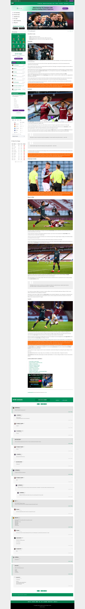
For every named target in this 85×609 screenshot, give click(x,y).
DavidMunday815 (30, 392)
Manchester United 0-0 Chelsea (34, 365)
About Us (29, 601)
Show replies (65, 400)
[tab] (13, 120)
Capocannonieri (18, 537)
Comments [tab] (14, 62)
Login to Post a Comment (42, 399)
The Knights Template (19, 423)
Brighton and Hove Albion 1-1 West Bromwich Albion (38, 371)
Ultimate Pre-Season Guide (47, 3)
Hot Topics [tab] (18, 62)
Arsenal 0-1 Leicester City (33, 370)
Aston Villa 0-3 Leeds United (34, 361)
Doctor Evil (16, 565)
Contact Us (55, 601)
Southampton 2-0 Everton (33, 367)
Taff (15, 500)
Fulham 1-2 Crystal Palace (33, 363)
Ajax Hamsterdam (18, 439)
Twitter (46, 392)
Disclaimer (45, 601)
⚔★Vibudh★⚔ (18, 415)
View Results (18, 112)
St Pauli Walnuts (18, 430)
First (38, 590)
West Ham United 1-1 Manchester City (35, 362)
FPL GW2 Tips (40, 3)
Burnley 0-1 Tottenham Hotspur (34, 372)
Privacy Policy (50, 601)
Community (71, 3)
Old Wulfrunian (17, 407)
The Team (33, 601)
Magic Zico (16, 517)
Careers (37, 601)
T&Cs (42, 601)
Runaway (17, 509)
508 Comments (18, 400)
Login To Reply (70, 411)
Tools (53, 3)
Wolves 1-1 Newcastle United (34, 368)
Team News (61, 3)
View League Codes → (18, 58)
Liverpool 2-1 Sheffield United (34, 366)
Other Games (66, 3)
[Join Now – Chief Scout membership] (42, 8)
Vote (18, 110)
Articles (56, 3)
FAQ (39, 601)
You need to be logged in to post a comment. (20, 594)
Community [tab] (22, 62)
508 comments (36, 28)
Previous (36, 404)
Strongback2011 (18, 548)
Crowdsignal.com (18, 113)
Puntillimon (17, 557)
